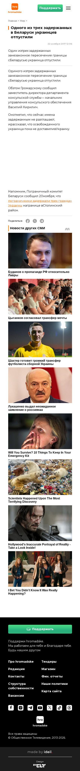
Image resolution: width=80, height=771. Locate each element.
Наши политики (54, 684)
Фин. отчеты (52, 676)
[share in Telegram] (42, 221)
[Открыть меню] (68, 8)
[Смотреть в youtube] (40, 708)
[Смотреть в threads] (69, 708)
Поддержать (50, 8)
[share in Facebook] (28, 221)
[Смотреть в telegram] (30, 708)
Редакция (16, 669)
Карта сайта (51, 691)
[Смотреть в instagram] (20, 708)
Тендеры (49, 661)
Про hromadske (21, 661)
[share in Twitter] (35, 221)
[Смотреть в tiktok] (59, 708)
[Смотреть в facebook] (11, 708)
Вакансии (16, 695)
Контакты (16, 676)
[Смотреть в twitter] (49, 708)
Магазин (48, 669)
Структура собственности (21, 686)
